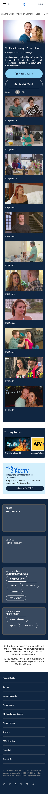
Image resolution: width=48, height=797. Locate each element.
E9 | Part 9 (9, 207)
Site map (6, 732)
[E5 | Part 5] (24, 280)
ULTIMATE (30, 585)
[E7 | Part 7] (24, 251)
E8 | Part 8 (9, 236)
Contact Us (7, 759)
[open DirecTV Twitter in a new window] (15, 784)
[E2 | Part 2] (24, 367)
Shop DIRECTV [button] (26, 73)
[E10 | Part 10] (24, 164)
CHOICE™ (13, 585)
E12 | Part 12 (11, 120)
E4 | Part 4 (9, 323)
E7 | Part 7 (9, 265)
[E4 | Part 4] (24, 309)
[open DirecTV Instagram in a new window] (21, 784)
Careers (6, 687)
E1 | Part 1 (9, 410)
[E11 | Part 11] (24, 135)
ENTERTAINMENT (17, 579)
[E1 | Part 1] (24, 396)
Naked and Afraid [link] (13, 453)
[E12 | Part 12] (24, 106)
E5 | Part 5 (9, 294)
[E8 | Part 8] (24, 222)
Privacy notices (9, 723)
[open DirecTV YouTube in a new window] (27, 784)
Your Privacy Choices (14, 714)
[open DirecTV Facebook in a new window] (10, 784)
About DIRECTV (9, 678)
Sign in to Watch (26, 84)
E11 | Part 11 (11, 149)
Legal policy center (10, 696)
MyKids (13, 625)
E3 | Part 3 (9, 352)
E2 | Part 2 (9, 381)
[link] (17, 444)
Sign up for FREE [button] (25, 488)
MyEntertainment (17, 619)
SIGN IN (41, 4)
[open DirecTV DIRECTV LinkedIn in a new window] (4, 784)
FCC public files (9, 741)
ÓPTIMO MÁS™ (16, 598)
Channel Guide (7, 13)
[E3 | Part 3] (24, 338)
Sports (38, 13)
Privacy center (8, 705)
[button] (4, 4)
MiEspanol (29, 625)
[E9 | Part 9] (24, 193)
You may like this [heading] (13, 432)
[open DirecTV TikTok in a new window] (33, 784)
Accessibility (7, 750)
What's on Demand (24, 13)
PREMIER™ (14, 591)
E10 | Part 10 (11, 178)
